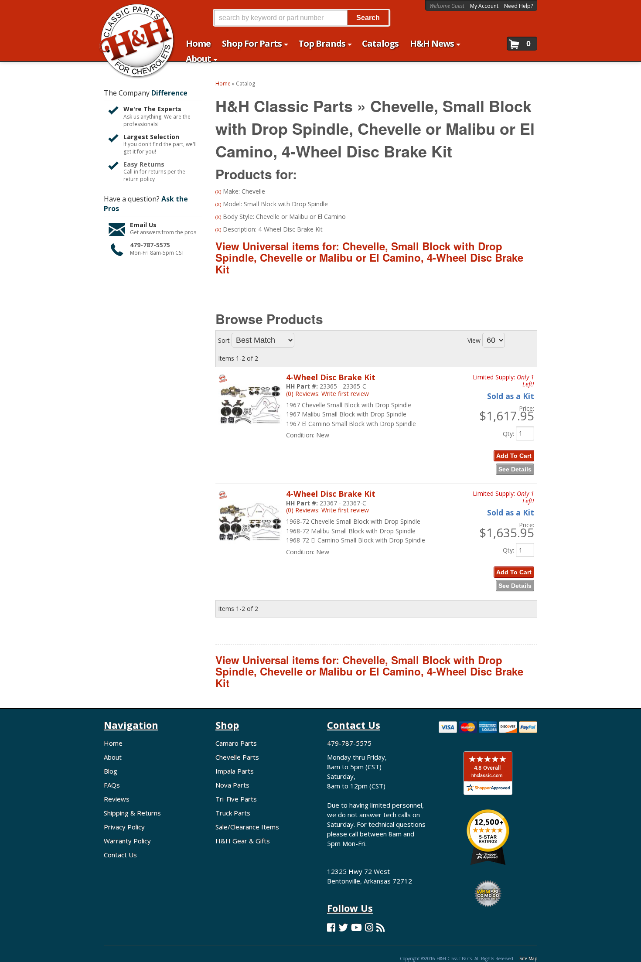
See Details (515, 469)
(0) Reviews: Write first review (327, 393)
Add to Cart (514, 455)
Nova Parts (232, 785)
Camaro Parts (236, 743)
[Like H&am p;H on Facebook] (331, 927)
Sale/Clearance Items (247, 826)
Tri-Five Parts (236, 799)
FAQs (112, 785)
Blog (110, 771)
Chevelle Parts (237, 757)
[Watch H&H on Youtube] (356, 927)
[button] (301, 17)
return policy (139, 179)
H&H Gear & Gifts (242, 840)
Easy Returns (143, 164)
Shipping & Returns (132, 812)
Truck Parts (232, 812)
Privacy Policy (124, 826)
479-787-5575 (150, 245)
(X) (218, 191)
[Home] (132, 12)
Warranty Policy (127, 840)
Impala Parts (234, 771)
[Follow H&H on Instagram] (369, 927)
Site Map (528, 958)
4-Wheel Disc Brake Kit (330, 377)
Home (113, 743)
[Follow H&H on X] (343, 927)
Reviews (117, 799)
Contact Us (120, 854)
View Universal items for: (369, 257)
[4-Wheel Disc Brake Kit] (250, 435)
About (113, 757)
